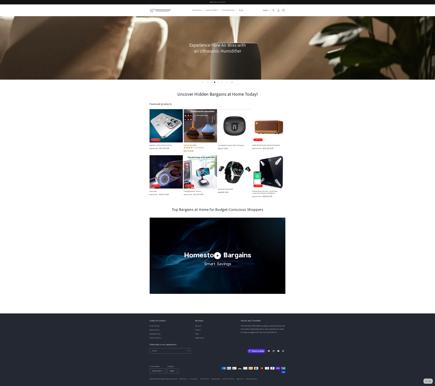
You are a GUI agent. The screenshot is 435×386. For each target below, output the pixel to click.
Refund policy (183, 379)
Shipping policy (215, 379)
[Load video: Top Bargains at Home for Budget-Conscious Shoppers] (217, 256)
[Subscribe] (187, 350)
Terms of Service (155, 338)
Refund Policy (154, 330)
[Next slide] (227, 82)
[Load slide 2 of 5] (211, 82)
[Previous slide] (202, 82)
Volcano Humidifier (190, 145)
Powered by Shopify (171, 379)
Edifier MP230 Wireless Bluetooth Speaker (266, 145)
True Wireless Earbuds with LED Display (231, 145)
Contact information (228, 379)
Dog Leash (153, 191)
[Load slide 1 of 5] (208, 82)
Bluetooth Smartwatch (225, 189)
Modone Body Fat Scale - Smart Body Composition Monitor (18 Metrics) (264, 192)
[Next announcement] (284, 2)
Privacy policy (194, 379)
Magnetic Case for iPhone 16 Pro (161, 145)
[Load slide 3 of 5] (214, 82)
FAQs (197, 334)
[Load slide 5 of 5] (221, 82)
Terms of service (204, 379)
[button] (198, 10)
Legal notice (240, 379)
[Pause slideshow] (232, 82)
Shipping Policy (155, 334)
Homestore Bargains (160, 379)
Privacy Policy (155, 326)
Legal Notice (199, 338)
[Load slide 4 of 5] (218, 82)
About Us (198, 326)
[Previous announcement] (150, 2)
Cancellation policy (251, 379)
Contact (198, 330)
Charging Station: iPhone (192, 191)
